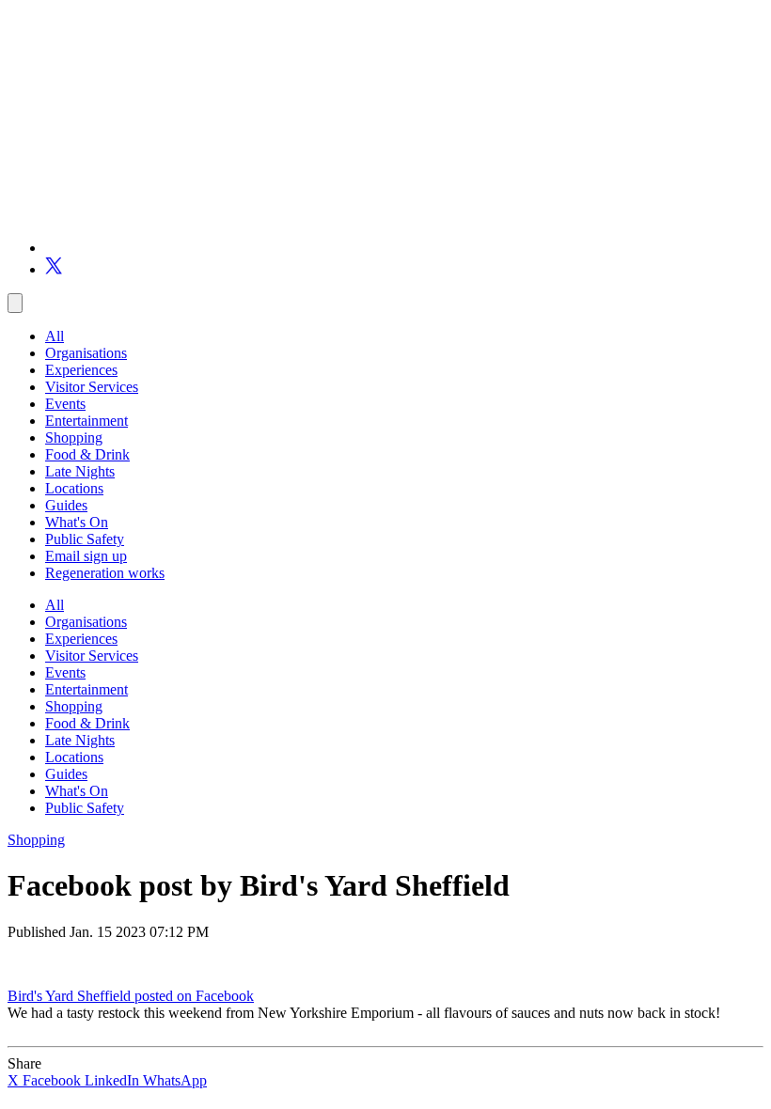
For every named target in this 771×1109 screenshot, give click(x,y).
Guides (66, 505)
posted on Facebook (194, 996)
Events (65, 404)
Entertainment (86, 421)
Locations (74, 488)
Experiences (81, 370)
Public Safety (84, 539)
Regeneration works (105, 573)
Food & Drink (87, 454)
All (54, 336)
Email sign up (86, 556)
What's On (76, 522)
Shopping (73, 437)
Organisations (86, 353)
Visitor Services (91, 387)
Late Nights (80, 471)
